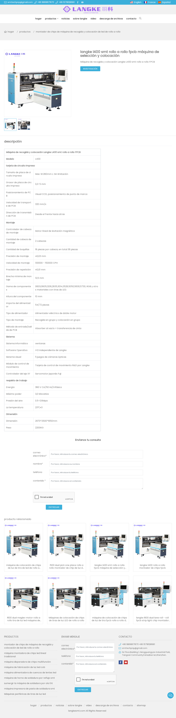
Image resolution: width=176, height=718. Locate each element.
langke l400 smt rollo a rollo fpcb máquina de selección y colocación (109, 566)
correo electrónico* (40, 454)
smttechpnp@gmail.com (20, 2)
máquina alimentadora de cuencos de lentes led (30, 672)
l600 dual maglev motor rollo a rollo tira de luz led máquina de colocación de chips (23, 619)
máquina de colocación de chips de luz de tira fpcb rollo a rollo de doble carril (109, 619)
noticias (65, 18)
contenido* (67, 663)
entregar (54, 507)
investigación (90, 68)
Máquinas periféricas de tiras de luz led (25, 694)
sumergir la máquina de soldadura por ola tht (28, 683)
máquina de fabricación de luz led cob (24, 667)
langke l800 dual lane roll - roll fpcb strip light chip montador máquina (152, 619)
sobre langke (80, 18)
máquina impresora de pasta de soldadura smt (29, 688)
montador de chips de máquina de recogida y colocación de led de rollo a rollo (78, 31)
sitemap (141, 705)
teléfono (37, 472)
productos (50, 18)
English (137, 2)
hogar (38, 18)
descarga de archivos (111, 18)
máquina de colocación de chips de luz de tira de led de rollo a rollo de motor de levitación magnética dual (23, 566)
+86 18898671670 (46, 2)
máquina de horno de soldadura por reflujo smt (29, 677)
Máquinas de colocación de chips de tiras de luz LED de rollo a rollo (66, 619)
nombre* (38, 463)
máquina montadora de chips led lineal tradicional (25, 655)
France (152, 2)
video (93, 18)
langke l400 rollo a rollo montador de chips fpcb (152, 566)
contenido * (39, 480)
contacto (131, 18)
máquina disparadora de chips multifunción (27, 661)
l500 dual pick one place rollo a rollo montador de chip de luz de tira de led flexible (66, 566)
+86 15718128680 (67, 2)
